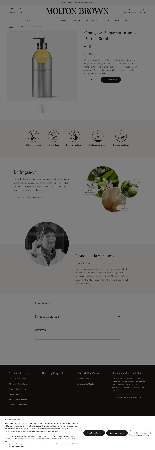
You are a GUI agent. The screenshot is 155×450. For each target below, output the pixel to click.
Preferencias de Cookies (139, 434)
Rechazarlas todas (117, 433)
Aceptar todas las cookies (94, 434)
